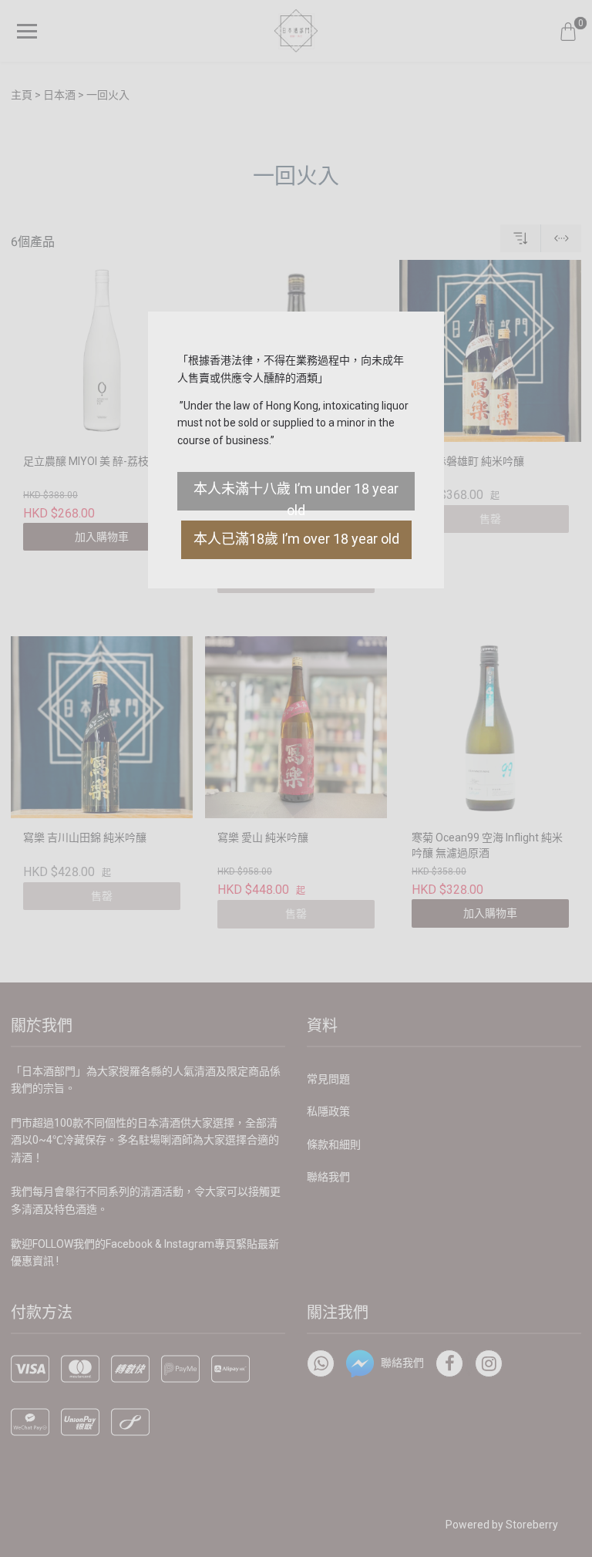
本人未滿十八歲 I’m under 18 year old (296, 495)
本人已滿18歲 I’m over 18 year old (296, 539)
